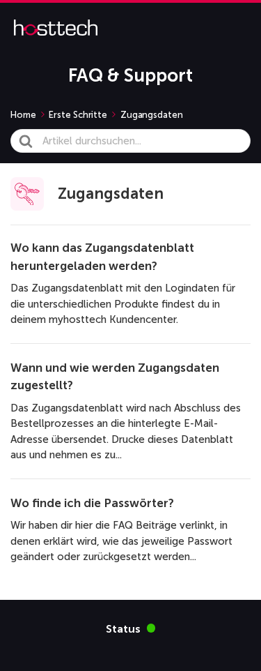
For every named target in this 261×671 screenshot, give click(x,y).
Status (131, 628)
